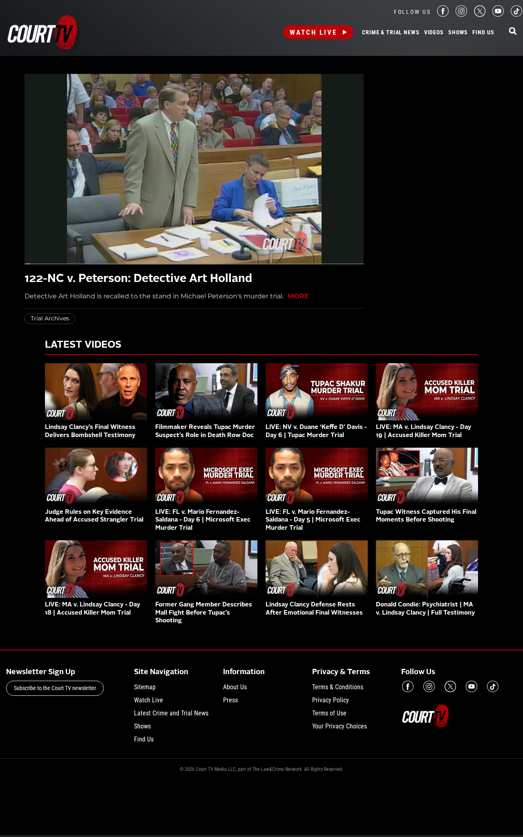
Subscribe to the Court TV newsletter (55, 688)
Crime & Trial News (390, 33)
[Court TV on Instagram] (461, 14)
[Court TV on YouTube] (498, 14)
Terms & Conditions (337, 687)
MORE (298, 296)
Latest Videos (83, 345)
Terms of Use (329, 713)
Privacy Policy (330, 700)
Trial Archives (50, 318)
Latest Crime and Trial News (171, 713)
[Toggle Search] (512, 31)
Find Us (483, 33)
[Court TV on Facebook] (443, 14)
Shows (458, 33)
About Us (235, 687)
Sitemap (145, 687)
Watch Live (313, 32)
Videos (434, 33)
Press (230, 700)
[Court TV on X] (479, 14)
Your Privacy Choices (339, 726)
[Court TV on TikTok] (516, 14)
